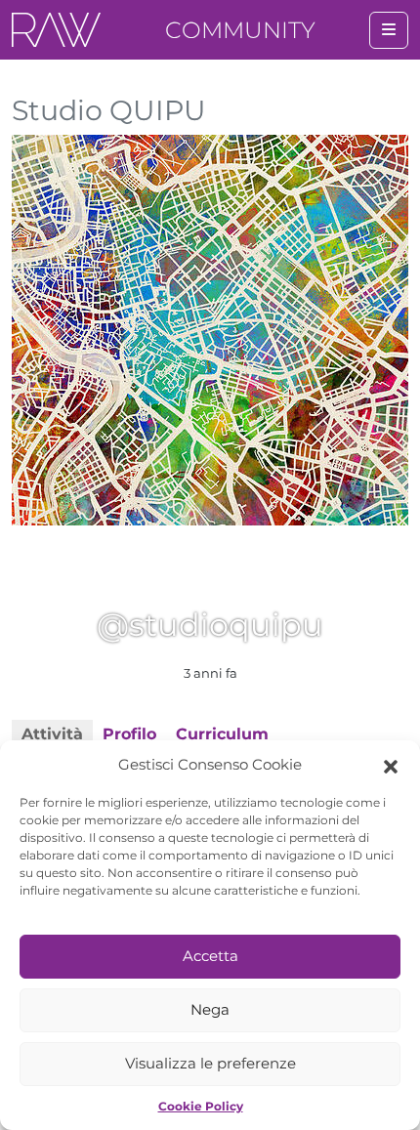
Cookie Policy (200, 1106)
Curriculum (222, 734)
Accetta (210, 955)
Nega (210, 1009)
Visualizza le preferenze (210, 1063)
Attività (52, 734)
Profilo (129, 734)
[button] (390, 764)
